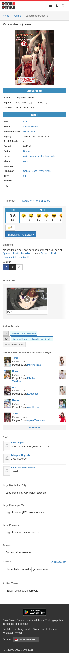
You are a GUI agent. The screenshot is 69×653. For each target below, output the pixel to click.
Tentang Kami (22, 629)
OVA (25, 121)
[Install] (34, 612)
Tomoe (16, 357)
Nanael (16, 400)
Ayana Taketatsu (36, 420)
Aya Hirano (33, 407)
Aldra (15, 413)
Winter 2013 (29, 131)
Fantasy (45, 156)
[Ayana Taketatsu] (62, 416)
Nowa (15, 371)
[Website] (7, 186)
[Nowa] (8, 374)
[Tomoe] (8, 361)
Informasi (11, 200)
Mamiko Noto (34, 364)
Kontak (6, 629)
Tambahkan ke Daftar (20, 234)
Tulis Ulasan (42, 569)
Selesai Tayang (30, 126)
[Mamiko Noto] (62, 361)
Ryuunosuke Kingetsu (23, 467)
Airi (14, 387)
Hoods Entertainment (41, 170)
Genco (26, 170)
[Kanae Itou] (62, 390)
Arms (25, 161)
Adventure (35, 156)
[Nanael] (8, 403)
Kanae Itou (32, 393)
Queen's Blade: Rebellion (17, 253)
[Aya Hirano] (62, 403)
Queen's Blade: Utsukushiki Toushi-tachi (32, 338)
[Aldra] (8, 417)
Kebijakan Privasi (12, 632)
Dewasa (27, 151)
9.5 (24, 175)
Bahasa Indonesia (27, 639)
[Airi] (8, 390)
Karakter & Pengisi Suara (36, 200)
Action (26, 156)
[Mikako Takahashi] (62, 374)
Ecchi (52, 156)
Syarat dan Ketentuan (45, 629)
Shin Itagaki (17, 442)
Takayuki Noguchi (20, 455)
